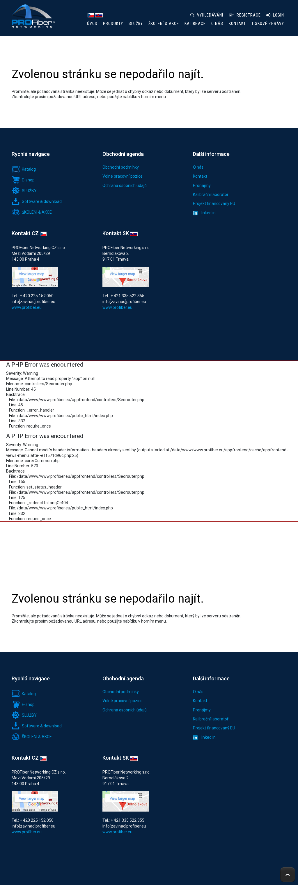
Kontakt (200, 176)
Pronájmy (202, 185)
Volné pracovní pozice (122, 176)
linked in (208, 213)
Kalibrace (195, 23)
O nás (198, 167)
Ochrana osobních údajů (124, 185)
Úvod (92, 23)
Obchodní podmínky (120, 167)
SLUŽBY (136, 23)
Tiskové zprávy (267, 23)
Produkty (113, 23)
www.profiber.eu (27, 307)
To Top (287, 874)
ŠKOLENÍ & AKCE (163, 23)
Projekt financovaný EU (214, 203)
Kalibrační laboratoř (210, 194)
